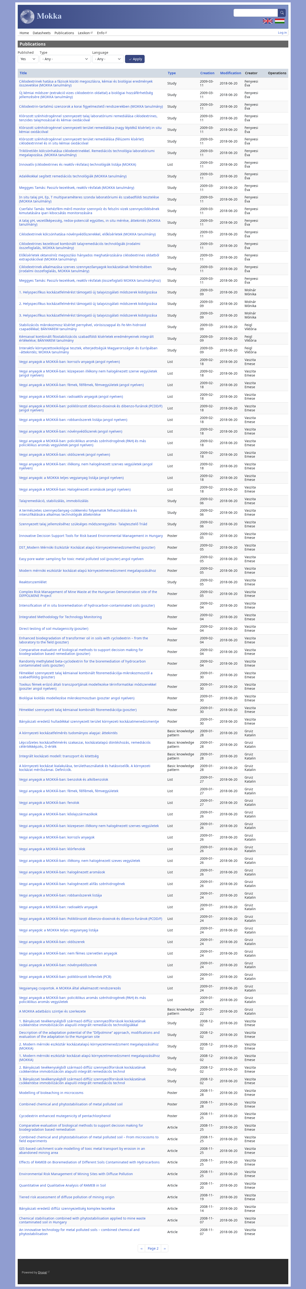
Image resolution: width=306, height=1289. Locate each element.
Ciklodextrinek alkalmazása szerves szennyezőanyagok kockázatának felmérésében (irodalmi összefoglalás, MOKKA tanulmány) (85, 269)
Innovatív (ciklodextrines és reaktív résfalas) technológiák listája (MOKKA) (77, 164)
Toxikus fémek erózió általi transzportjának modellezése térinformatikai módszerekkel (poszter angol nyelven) (87, 686)
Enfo (100, 33)
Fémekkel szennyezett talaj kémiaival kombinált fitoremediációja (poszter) (78, 709)
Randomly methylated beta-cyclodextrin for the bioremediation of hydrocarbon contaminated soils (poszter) (82, 663)
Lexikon (84, 33)
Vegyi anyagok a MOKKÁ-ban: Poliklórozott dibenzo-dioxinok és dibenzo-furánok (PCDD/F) (90, 918)
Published (26, 52)
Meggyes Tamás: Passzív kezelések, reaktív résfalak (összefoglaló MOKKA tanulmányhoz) (90, 280)
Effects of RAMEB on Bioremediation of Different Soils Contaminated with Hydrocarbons (89, 1162)
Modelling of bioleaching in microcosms (51, 1092)
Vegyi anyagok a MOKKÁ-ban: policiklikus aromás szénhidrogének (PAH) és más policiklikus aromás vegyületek (82, 999)
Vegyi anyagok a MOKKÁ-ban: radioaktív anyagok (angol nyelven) (71, 396)
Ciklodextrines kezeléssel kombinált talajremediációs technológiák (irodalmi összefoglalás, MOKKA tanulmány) (79, 245)
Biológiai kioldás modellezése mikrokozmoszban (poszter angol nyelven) (76, 698)
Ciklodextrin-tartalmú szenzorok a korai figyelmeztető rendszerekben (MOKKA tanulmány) (91, 106)
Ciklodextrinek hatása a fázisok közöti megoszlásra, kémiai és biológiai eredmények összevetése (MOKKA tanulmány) (86, 83)
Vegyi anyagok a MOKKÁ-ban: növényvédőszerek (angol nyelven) (70, 431)
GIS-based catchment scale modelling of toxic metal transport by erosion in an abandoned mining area (82, 1150)
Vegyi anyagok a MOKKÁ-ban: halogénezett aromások (62, 872)
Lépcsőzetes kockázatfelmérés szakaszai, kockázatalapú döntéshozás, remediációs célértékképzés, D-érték (85, 744)
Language (100, 52)
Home (24, 33)
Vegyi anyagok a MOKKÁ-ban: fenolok (49, 802)
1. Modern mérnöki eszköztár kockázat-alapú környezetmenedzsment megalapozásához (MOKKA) (89, 1057)
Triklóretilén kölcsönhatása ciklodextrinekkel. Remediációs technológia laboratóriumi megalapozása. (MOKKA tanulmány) (87, 153)
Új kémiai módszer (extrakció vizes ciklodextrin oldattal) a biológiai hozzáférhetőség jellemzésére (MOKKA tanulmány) (86, 94)
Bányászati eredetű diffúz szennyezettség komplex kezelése (67, 1208)
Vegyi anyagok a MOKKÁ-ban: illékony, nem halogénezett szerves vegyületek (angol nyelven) (86, 466)
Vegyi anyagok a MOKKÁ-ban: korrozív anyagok (56, 837)
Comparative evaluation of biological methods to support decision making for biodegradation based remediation (81, 1127)
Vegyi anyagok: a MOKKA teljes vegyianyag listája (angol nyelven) (71, 477)
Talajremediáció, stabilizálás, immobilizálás (53, 501)
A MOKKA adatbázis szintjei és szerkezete (52, 1011)
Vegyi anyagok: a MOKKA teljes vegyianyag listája (58, 930)
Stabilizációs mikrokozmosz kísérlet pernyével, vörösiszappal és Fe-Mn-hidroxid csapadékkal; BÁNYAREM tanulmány (82, 327)
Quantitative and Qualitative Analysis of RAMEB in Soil (62, 1185)
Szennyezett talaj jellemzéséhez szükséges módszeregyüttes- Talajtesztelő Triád (83, 524)
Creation (207, 73)
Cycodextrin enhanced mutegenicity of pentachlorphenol (65, 1116)
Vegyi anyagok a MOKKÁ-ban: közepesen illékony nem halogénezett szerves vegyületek (89, 825)
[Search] (282, 13)
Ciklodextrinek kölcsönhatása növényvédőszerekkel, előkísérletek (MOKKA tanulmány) (87, 234)
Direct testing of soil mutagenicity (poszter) (53, 628)
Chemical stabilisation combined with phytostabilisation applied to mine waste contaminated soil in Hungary (82, 1220)
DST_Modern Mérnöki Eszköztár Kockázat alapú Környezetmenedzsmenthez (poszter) (87, 547)
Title (23, 73)
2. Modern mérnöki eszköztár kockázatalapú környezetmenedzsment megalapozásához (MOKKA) (89, 1046)
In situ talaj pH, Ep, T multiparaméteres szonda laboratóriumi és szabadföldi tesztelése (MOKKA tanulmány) (89, 199)
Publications (64, 33)
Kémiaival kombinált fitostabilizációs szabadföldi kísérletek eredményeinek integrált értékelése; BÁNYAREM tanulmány (86, 338)
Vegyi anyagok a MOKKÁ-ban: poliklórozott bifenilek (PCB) (65, 976)
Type (43, 52)
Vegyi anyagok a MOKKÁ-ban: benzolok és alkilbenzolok (63, 779)
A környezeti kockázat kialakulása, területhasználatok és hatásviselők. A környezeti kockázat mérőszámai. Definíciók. (84, 768)
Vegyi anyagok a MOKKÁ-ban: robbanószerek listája (60, 895)
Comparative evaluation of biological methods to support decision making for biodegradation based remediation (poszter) (81, 651)
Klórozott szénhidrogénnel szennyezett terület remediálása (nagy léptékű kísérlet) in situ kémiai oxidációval (90, 129)
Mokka (48, 15)
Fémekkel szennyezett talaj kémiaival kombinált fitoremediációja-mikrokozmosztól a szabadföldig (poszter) (86, 675)
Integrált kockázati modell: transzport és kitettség (59, 756)
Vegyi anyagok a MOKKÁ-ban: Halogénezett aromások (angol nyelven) (75, 489)
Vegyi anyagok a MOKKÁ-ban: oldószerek (52, 941)
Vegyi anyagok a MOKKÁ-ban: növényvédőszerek (58, 965)
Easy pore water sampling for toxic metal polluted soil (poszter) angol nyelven (81, 559)
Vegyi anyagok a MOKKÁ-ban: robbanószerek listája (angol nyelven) (73, 419)
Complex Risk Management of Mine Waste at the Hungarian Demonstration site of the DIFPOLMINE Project (88, 593)
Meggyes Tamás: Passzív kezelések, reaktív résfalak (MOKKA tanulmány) (76, 187)
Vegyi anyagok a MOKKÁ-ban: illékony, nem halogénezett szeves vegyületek (79, 860)
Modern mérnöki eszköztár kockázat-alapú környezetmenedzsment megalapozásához (87, 570)
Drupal (42, 1272)
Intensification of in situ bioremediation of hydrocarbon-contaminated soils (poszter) (87, 605)
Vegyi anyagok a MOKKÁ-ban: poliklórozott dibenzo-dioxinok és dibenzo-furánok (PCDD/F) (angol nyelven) (90, 408)
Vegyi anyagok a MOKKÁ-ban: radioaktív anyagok (58, 907)
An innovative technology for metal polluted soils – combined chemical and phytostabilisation (79, 1231)
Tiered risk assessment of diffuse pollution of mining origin (67, 1197)
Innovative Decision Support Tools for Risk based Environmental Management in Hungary (91, 535)
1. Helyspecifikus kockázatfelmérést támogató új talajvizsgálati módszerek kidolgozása (88, 292)
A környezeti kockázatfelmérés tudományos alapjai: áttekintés (68, 733)
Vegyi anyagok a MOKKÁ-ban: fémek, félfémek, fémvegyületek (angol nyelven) (81, 384)
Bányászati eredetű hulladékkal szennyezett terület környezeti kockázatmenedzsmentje (89, 721)
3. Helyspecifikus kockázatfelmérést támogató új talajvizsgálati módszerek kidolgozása (88, 315)
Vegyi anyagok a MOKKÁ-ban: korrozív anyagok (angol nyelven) (69, 361)
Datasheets (42, 33)
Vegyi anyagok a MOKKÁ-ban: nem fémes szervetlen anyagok (68, 953)
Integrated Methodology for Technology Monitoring (60, 617)
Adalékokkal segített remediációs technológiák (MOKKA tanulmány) (72, 176)
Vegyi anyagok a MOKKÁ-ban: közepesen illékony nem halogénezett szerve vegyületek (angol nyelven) (88, 373)
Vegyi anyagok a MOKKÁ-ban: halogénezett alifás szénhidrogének (72, 883)
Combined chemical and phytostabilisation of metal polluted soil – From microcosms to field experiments (88, 1139)
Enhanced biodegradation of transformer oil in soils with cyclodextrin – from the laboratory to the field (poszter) (83, 640)
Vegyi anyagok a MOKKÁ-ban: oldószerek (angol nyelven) (64, 454)
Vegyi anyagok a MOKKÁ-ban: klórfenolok (52, 849)
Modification (230, 73)
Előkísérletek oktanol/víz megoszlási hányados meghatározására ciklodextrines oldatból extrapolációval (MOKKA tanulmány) (89, 257)
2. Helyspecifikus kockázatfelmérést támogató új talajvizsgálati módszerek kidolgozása (88, 303)
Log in (282, 33)
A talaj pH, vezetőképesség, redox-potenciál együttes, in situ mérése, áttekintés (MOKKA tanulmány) (89, 222)
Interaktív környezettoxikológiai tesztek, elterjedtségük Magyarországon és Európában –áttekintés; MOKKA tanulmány (88, 350)
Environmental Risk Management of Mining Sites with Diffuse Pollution (76, 1174)
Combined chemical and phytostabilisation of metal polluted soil (71, 1104)
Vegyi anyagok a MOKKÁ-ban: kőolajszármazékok (58, 814)
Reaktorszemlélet (33, 582)
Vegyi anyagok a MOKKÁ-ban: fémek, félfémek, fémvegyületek (68, 791)
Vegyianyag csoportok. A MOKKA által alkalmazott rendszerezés (70, 988)
